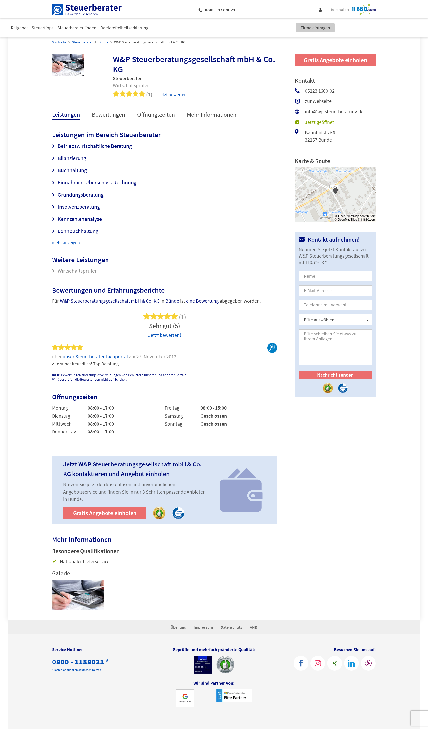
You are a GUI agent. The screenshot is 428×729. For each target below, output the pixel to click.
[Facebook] (301, 663)
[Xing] (334, 663)
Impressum (203, 627)
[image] (78, 595)
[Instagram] (317, 663)
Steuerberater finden (76, 28)
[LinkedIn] (351, 663)
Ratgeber (19, 28)
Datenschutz (231, 627)
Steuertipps (43, 28)
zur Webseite (318, 101)
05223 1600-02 (320, 91)
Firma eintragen (315, 28)
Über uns (178, 627)
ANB (253, 627)
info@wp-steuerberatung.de (334, 111)
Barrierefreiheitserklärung (124, 28)
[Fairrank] (368, 663)
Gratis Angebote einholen (104, 513)
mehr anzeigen (66, 242)
